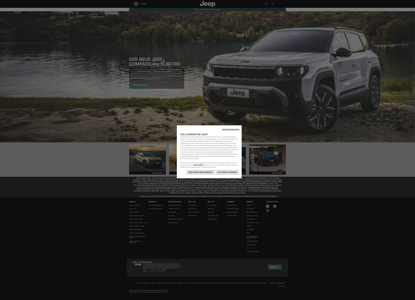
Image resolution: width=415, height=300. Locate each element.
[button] (231, 129)
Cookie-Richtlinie (198, 165)
